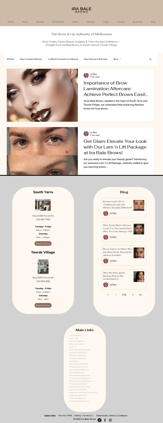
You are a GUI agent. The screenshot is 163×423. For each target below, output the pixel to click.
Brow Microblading (77, 355)
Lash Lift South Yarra (78, 390)
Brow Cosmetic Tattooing (31, 59)
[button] (150, 59)
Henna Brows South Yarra (80, 387)
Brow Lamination (77, 344)
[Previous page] (115, 295)
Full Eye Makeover (77, 341)
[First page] (108, 295)
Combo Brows (75, 335)
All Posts (10, 59)
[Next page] (133, 295)
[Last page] (140, 295)
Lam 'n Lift (74, 338)
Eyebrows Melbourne (78, 395)
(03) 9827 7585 (43, 219)
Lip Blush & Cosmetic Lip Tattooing (63, 59)
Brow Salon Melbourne (79, 364)
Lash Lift (73, 347)
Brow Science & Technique (95, 59)
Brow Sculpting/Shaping (80, 350)
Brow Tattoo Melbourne (79, 401)
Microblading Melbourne (80, 375)
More (116, 59)
